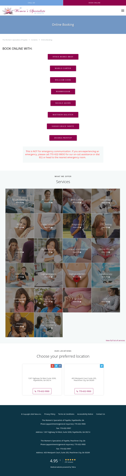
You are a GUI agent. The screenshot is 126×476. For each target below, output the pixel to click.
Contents (34, 40)
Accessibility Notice (85, 414)
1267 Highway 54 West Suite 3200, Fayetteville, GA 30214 (42, 379)
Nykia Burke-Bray (63, 57)
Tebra (74, 467)
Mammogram (63, 91)
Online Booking (46, 40)
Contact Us (100, 414)
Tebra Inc (37, 414)
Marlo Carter (63, 68)
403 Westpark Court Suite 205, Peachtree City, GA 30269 (84, 379)
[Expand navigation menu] (123, 10)
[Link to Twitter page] (56, 366)
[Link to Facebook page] (60, 366)
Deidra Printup (63, 138)
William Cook (63, 80)
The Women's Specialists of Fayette (15, 40)
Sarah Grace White (63, 126)
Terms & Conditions (66, 414)
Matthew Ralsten (63, 115)
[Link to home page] (23, 11)
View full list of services (115, 340)
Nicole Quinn (63, 103)
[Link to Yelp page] (52, 366)
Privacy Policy (49, 414)
